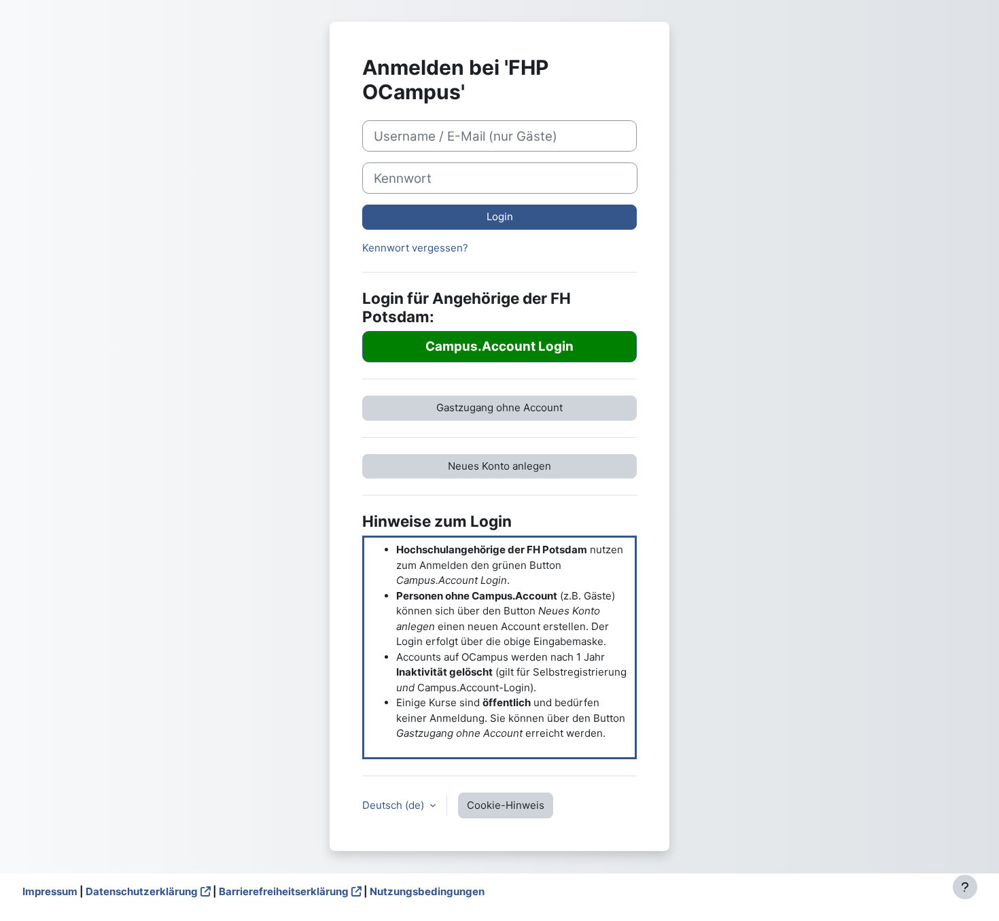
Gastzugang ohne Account (499, 407)
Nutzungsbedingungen (427, 891)
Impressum (49, 891)
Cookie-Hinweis (505, 805)
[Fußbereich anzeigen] (965, 887)
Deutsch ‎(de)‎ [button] (394, 805)
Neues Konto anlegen (499, 465)
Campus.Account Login (499, 346)
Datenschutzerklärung (142, 891)
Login (500, 216)
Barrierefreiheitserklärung (284, 891)
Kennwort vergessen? (415, 247)
